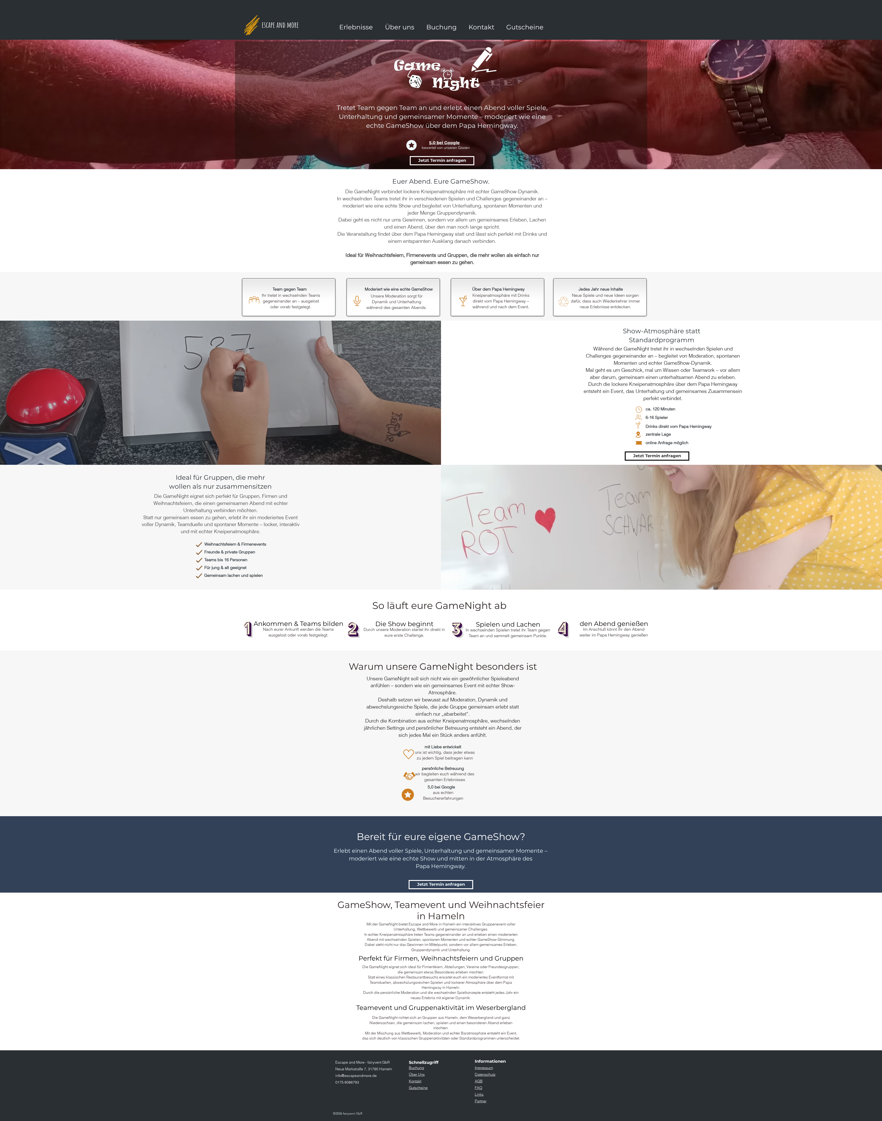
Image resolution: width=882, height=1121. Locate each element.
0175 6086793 (347, 1082)
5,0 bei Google (444, 142)
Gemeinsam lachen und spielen (233, 575)
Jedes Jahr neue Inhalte (601, 289)
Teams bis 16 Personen (225, 559)
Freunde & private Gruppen (229, 552)
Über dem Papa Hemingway (498, 289)
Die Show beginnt (404, 624)
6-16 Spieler (657, 417)
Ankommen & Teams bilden (298, 624)
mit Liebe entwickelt (443, 746)
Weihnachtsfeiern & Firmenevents (235, 544)
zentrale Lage (658, 434)
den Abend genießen (614, 624)
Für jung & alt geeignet (225, 567)
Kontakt (415, 1081)
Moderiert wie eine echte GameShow (399, 289)
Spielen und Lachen (508, 624)
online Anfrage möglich (667, 442)
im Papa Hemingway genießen (620, 635)
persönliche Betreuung (443, 768)
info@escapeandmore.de (356, 1075)
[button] (356, 27)
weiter (586, 635)
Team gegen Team (290, 289)
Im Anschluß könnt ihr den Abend (614, 629)
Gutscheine (418, 1087)
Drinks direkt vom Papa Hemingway (679, 426)
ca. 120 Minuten (660, 409)
